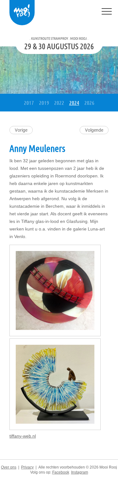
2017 (29, 102)
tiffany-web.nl (22, 436)
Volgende (94, 130)
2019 (44, 102)
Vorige (21, 130)
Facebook (60, 472)
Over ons (8, 467)
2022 (59, 102)
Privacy (27, 467)
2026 (89, 102)
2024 (74, 102)
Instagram (79, 472)
